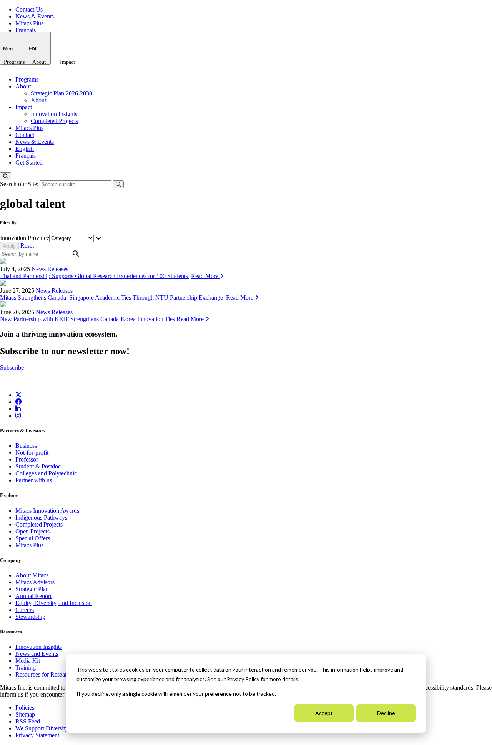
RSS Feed (27, 721)
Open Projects (32, 531)
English (24, 148)
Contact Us (29, 9)
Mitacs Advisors (35, 582)
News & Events (34, 16)
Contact (24, 135)
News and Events (36, 653)
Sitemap (25, 714)
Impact (67, 62)
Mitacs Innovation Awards (47, 510)
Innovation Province (24, 238)
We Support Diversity (41, 728)
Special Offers (32, 538)
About (39, 62)
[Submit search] (118, 184)
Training (25, 667)
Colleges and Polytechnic (46, 473)
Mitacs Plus (29, 23)
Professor (26, 459)
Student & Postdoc (38, 466)
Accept (324, 713)
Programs (14, 62)
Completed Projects (54, 121)
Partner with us (33, 480)
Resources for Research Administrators (63, 674)
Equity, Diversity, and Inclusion (53, 603)
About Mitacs (31, 575)
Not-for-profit (31, 452)
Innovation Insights (54, 114)
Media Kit (27, 660)
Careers (24, 610)
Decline (386, 713)
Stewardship (30, 616)
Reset (27, 245)
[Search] (5, 176)
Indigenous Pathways (41, 517)
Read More (205, 276)
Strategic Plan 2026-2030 (61, 93)
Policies (24, 707)
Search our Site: (20, 184)
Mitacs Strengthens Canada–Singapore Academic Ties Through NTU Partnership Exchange (112, 297)
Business (26, 445)
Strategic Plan (32, 589)
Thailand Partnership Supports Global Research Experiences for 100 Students (94, 276)
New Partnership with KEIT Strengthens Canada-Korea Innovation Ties (87, 319)
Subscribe (12, 367)
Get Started (29, 162)
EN (32, 48)
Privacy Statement (37, 735)
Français (25, 30)
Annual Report (33, 596)
